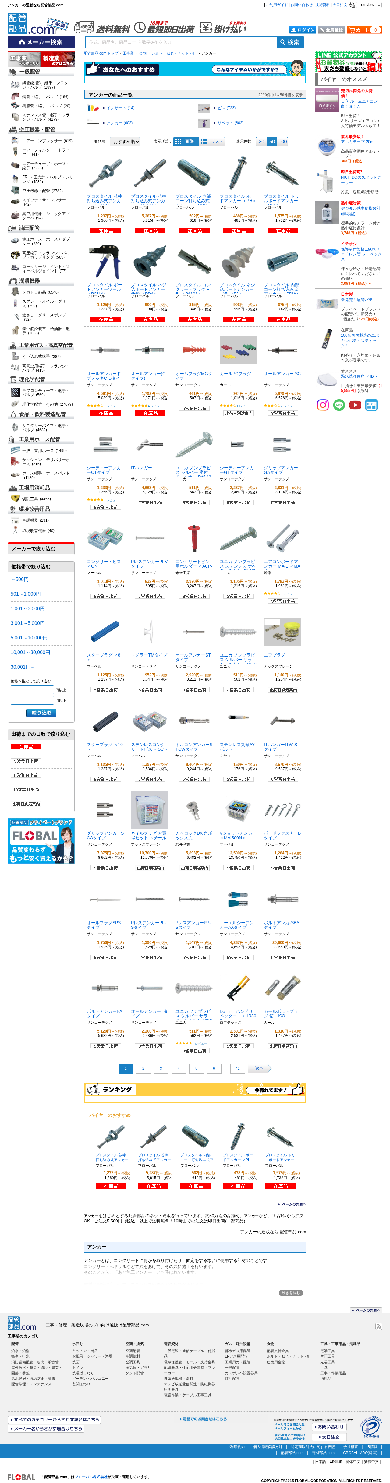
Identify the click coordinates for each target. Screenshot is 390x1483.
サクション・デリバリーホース (46, 461)
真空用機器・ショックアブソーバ (46, 215)
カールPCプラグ (235, 373)
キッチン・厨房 (85, 1351)
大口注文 (340, 5)
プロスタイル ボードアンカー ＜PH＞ (238, 198)
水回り (77, 1344)
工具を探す (58, 59)
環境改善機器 (38, 530)
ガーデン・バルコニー (90, 1378)
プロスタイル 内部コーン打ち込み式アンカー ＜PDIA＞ (194, 201)
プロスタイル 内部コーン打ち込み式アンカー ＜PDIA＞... (196, 1160)
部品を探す (24, 59)
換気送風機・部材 (178, 1378)
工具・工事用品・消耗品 (340, 1344)
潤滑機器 (29, 281)
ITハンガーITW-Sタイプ (280, 747)
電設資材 (171, 1344)
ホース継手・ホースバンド (46, 475)
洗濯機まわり (83, 1373)
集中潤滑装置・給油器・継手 (46, 330)
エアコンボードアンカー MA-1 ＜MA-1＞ (282, 566)
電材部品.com (323, 1453)
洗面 (76, 1362)
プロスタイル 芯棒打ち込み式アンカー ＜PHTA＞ (104, 201)
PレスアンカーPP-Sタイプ (193, 925)
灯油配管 (232, 1378)
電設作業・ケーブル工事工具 (187, 1395)
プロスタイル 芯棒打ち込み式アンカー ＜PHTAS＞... (154, 1160)
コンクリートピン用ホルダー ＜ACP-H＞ (194, 566)
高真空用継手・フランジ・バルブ (46, 368)
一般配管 (30, 72)
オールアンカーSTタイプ (193, 657)
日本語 (320, 1462)
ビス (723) (227, 108)
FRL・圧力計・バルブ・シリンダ (47, 179)
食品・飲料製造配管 (42, 414)
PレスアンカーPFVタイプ (149, 564)
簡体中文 (353, 1462)
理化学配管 (32, 379)
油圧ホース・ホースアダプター (46, 241)
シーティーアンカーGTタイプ (237, 470)
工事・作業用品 (333, 1373)
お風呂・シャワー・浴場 (92, 1356)
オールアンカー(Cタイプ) (148, 376)
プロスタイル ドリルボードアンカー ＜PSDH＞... (280, 1160)
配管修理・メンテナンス (31, 1384)
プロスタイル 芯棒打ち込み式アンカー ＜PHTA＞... (112, 1160)
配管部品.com (292, 1453)
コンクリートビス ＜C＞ (104, 564)
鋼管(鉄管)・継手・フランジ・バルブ (45, 85)
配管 (15, 1344)
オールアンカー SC (282, 373)
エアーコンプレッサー (47, 141)
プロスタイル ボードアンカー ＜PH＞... (238, 1160)
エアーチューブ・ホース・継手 (46, 165)
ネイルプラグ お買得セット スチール (148, 835)
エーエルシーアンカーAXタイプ (237, 925)
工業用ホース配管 (39, 439)
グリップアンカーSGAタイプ (105, 835)
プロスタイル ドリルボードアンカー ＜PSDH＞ (281, 201)
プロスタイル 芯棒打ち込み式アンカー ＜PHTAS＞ (148, 201)
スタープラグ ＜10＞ (105, 747)
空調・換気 (135, 1344)
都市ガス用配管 (237, 1351)
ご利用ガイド (277, 5)
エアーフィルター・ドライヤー (46, 152)
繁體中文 (371, 1462)
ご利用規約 (235, 1447)
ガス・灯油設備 (237, 1344)
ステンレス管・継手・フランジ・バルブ (46, 117)
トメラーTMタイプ (149, 655)
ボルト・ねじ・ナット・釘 (174, 53)
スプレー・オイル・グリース (46, 303)
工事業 (129, 53)
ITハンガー (141, 467)
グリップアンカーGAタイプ (281, 470)
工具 (324, 1367)
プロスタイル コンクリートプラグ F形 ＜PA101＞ (193, 289)
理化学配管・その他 (47, 404)
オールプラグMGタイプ (194, 376)
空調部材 (133, 1356)
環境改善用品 (34, 509)
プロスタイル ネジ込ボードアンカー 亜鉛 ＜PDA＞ (148, 289)
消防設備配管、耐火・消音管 (35, 1362)
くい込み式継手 (41, 356)
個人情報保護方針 (267, 1447)
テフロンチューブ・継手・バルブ (46, 392)
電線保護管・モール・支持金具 (189, 1362)
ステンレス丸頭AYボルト (237, 747)
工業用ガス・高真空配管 (46, 345)
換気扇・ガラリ (138, 1367)
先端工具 (327, 1362)
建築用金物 (276, 1362)
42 (238, 1068)
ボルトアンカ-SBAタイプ (281, 925)
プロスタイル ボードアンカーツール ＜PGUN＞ (104, 289)
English (336, 1461)
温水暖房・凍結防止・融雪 (33, 1378)
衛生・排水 (20, 1356)
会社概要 (350, 1447)
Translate (366, 4)
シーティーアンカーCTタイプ (104, 470)
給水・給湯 (20, 1351)
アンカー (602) (120, 123)
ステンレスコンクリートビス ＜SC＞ (149, 747)
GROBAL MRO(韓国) (360, 1453)
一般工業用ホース (44, 450)
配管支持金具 (278, 1351)
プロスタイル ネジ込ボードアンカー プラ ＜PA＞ (237, 289)
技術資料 (322, 5)
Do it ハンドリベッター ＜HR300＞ (238, 1016)
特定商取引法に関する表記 (313, 1447)
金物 (143, 53)
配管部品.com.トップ (101, 53)
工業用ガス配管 (237, 1362)
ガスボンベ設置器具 (241, 1373)
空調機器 (35, 520)
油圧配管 (29, 228)
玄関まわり (81, 1384)
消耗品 (325, 1378)
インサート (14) (120, 108)
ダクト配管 (135, 1373)
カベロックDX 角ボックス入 (194, 835)
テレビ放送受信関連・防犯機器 (189, 1384)
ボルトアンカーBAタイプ (104, 1013)
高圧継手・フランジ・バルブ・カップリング (46, 255)
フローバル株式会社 (91, 1477)
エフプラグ (274, 655)
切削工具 (36, 499)
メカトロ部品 (40, 292)
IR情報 (372, 1447)
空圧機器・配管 (37, 129)
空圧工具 (327, 1356)
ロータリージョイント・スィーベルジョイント (46, 268)
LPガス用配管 (236, 1356)
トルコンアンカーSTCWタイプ (194, 747)
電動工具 (327, 1351)
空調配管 (133, 1351)
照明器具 (171, 1389)
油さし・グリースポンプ (44, 317)
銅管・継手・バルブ (45, 96)
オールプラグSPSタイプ (104, 925)
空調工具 (133, 1362)
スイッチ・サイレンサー (44, 202)
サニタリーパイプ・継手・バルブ (46, 427)
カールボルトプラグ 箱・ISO (281, 1013)
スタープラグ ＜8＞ (103, 657)
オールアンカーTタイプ (149, 1013)
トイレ (77, 1367)
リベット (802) (230, 123)
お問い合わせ (302, 5)
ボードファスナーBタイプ (282, 835)
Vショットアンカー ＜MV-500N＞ (238, 835)
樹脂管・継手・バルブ (46, 106)
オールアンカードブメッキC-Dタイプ (104, 378)
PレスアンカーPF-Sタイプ (148, 925)
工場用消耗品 (34, 488)
